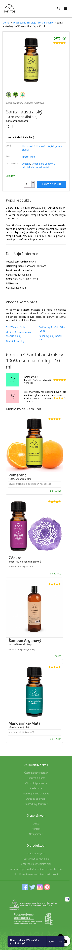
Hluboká (40, 146)
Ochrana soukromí (36, 798)
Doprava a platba (36, 778)
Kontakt (36, 828)
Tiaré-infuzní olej (15, 341)
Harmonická (28, 146)
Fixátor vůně (28, 156)
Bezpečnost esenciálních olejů (36, 863)
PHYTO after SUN (15, 327)
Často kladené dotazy (36, 772)
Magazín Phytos (36, 853)
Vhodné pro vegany (42, 163)
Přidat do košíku (51, 184)
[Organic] (9, 94)
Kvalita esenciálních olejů (36, 858)
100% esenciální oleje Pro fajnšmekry (33, 22)
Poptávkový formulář (36, 804)
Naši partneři (36, 834)
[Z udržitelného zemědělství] (23, 94)
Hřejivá (50, 146)
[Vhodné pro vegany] (16, 94)
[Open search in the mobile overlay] (58, 8)
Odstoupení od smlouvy (36, 793)
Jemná (59, 146)
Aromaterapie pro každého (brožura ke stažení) (36, 869)
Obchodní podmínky (36, 783)
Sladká (25, 149)
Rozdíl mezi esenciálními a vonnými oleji (36, 874)
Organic (26, 163)
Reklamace (36, 788)
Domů (6, 22)
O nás (36, 823)
